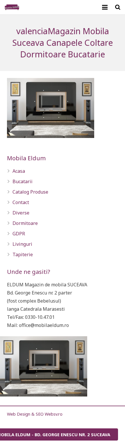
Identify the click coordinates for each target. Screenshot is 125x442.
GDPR (18, 233)
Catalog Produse (30, 192)
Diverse (20, 213)
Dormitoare (25, 223)
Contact (20, 202)
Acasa (18, 171)
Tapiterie (22, 254)
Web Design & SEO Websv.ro (35, 414)
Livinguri (22, 244)
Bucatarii (22, 181)
